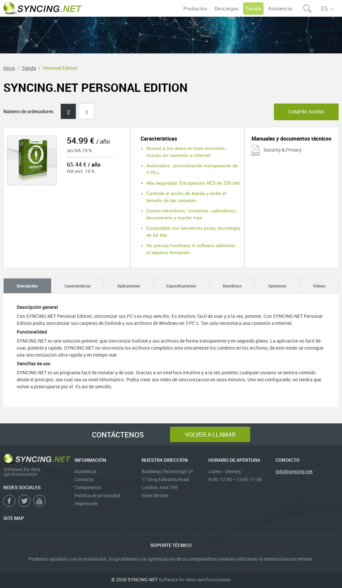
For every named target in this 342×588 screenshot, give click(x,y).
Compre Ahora (306, 112)
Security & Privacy (282, 150)
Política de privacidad (97, 495)
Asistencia (280, 8)
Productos (195, 8)
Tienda (253, 8)
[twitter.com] (24, 501)
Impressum (86, 503)
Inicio (9, 68)
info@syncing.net (294, 471)
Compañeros (87, 487)
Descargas (226, 8)
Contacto (84, 479)
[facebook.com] (9, 501)
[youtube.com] (39, 501)
